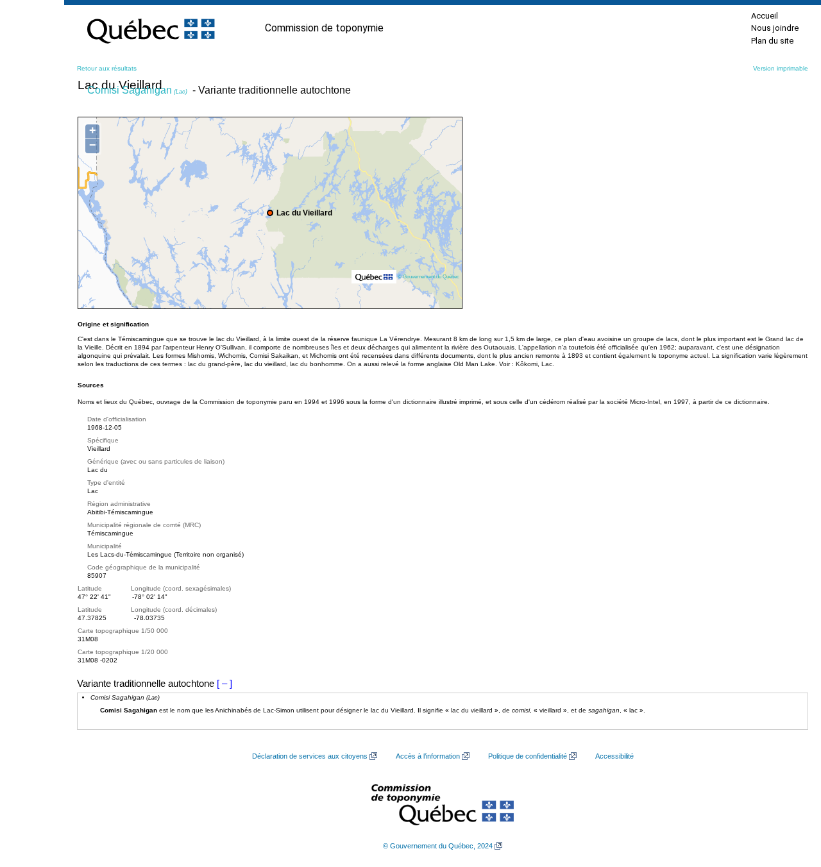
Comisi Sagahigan (137, 90)
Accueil (764, 16)
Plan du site (772, 41)
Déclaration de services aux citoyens (310, 756)
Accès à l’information (428, 756)
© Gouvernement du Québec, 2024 (438, 846)
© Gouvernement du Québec (428, 276)
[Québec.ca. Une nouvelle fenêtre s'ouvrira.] (151, 28)
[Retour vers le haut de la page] (789, 796)
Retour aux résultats (107, 68)
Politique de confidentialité (527, 756)
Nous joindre (775, 28)
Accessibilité (614, 756)
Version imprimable (780, 68)
